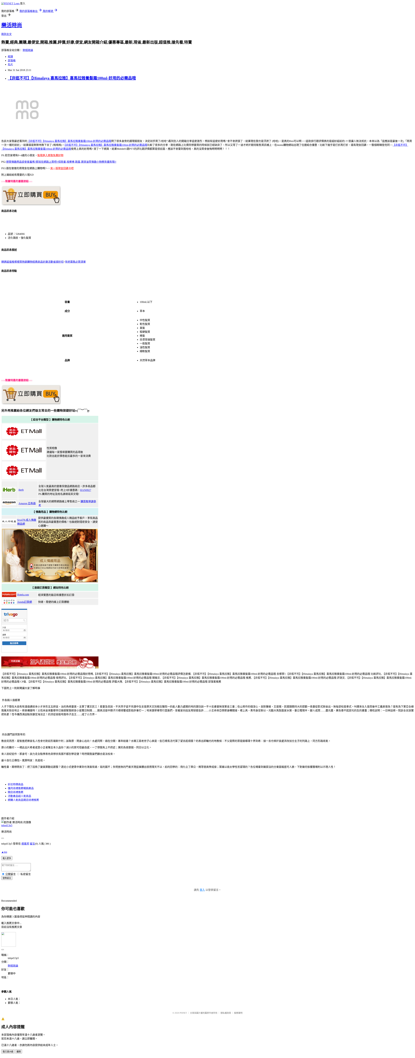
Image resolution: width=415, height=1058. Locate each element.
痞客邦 (25, 843)
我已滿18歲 (8, 1051)
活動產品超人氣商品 (19, 796)
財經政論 (28, 50)
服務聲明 (238, 1013)
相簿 (10, 56)
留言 (32, 843)
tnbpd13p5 (6, 825)
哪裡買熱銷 (20, 261)
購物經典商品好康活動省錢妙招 (45, 261)
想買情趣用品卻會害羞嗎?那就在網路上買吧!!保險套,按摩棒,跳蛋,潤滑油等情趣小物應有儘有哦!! (61, 161)
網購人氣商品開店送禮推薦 (23, 800)
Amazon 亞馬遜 (27, 503)
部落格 (12, 60)
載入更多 (7, 858)
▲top (4, 852)
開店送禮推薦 (15, 792)
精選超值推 (7, 261)
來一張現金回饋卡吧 (62, 168)
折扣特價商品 (15, 784)
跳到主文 (6, 34)
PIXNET (183, 1013)
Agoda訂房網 (24, 602)
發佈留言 (7, 878)
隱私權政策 (225, 1013)
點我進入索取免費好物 (50, 155)
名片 (10, 64)
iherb (21, 489)
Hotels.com (23, 594)
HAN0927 (85, 490)
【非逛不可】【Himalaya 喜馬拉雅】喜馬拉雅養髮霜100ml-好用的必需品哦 (72, 78)
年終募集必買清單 (75, 261)
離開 (19, 1051)
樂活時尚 (11, 25)
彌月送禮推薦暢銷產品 (21, 788)
